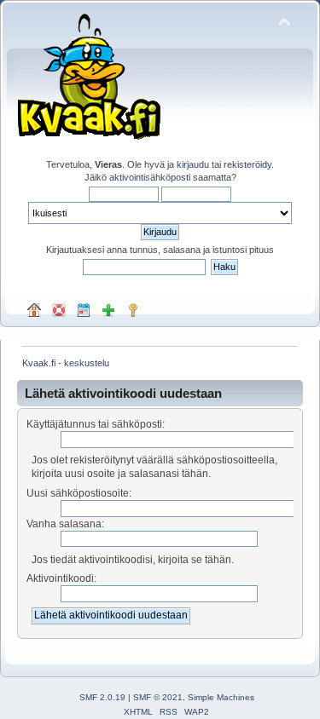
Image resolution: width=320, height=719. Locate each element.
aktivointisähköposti (149, 177)
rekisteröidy (247, 164)
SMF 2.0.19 (102, 697)
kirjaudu (193, 164)
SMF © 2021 (158, 697)
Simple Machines (221, 697)
